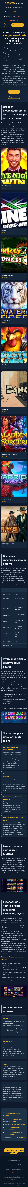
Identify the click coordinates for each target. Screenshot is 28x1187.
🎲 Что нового (8, 12)
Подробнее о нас (14, 97)
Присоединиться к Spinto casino (15, 1151)
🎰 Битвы (8, 7)
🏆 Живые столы (19, 12)
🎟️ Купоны (21, 16)
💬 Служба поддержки (10, 16)
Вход (6, 25)
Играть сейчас (14, 92)
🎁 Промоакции (17, 7)
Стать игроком (18, 25)
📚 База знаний (14, 20)
